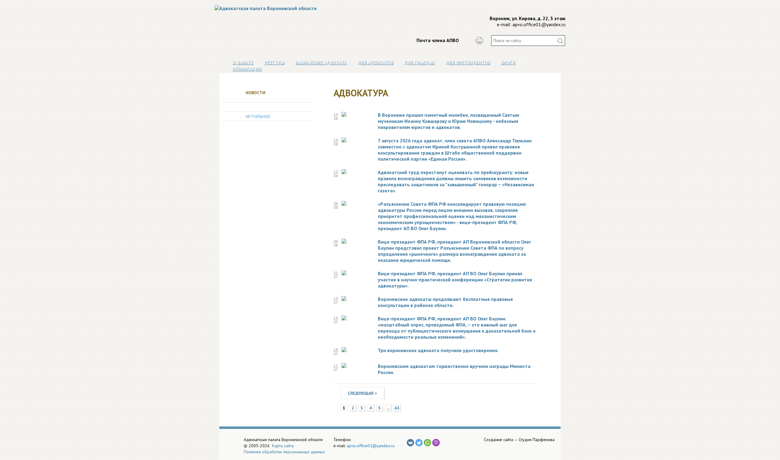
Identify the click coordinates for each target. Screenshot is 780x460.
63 (397, 408)
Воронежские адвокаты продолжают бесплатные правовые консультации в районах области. (445, 302)
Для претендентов (468, 62)
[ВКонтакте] (410, 442)
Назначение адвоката (321, 62)
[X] (419, 442)
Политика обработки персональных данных (284, 452)
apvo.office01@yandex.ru (539, 24)
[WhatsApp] (427, 442)
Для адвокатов (376, 62)
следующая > (362, 393)
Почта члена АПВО (438, 40)
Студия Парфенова (537, 439)
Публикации (247, 69)
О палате (243, 62)
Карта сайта (283, 445)
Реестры (274, 62)
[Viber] (436, 442)
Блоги (508, 62)
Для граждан (419, 62)
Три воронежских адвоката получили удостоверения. (438, 350)
